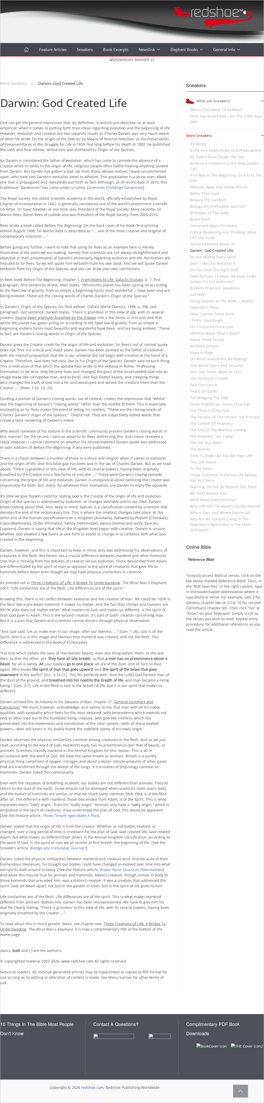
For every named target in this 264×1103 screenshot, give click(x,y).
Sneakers (85, 49)
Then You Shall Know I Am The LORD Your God (226, 119)
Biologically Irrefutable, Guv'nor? (58, 847)
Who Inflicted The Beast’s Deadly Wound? (225, 506)
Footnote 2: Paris (204, 307)
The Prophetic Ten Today (211, 436)
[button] (240, 1091)
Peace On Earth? (204, 391)
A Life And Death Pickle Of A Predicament (225, 150)
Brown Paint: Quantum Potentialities (131, 869)
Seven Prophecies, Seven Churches (220, 404)
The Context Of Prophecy (211, 423)
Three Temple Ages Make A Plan (70, 815)
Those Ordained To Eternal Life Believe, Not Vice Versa (224, 477)
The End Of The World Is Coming (218, 429)
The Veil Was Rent (205, 442)
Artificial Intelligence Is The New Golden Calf (224, 166)
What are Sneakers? (213, 100)
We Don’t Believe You (208, 493)
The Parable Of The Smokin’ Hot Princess (225, 416)
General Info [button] (224, 49)
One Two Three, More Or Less (215, 371)
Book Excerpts (115, 49)
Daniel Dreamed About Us (212, 244)
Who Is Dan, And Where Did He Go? (220, 512)
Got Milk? (198, 294)
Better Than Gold (204, 193)
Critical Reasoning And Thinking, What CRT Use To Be (223, 235)
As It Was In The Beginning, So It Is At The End (226, 178)
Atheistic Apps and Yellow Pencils (219, 187)
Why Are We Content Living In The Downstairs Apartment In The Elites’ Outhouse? (221, 524)
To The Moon (201, 468)
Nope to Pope (201, 352)
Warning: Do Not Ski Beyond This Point (223, 486)
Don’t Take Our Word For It (213, 263)
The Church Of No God (209, 410)
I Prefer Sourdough (206, 320)
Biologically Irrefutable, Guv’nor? (218, 206)
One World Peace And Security (216, 365)
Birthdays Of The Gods (209, 212)
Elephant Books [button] (184, 49)
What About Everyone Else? (213, 499)
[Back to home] (132, 21)
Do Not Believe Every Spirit (213, 256)
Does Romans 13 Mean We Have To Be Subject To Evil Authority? (223, 279)
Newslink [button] (147, 49)
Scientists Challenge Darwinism (115, 187)
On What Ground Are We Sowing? (219, 358)
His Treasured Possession (212, 326)
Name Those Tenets (207, 339)
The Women (200, 449)
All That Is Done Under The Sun (217, 156)
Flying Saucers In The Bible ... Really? (221, 300)
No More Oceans (204, 346)
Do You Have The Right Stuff (214, 269)
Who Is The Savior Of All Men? (216, 109)
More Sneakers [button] (199, 135)
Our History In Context (209, 378)
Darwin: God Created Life (211, 250)
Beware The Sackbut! (208, 199)
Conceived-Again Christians (213, 225)
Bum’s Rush (200, 219)
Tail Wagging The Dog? (209, 397)
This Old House (203, 462)
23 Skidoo (198, 144)
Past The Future (203, 384)
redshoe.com (92, 1087)
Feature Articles (53, 49)
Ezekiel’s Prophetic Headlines (215, 288)
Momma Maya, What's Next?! (215, 333)
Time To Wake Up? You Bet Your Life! (221, 455)
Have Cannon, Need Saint (212, 313)
